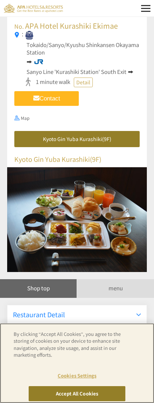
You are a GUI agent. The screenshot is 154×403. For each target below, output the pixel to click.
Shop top (38, 288)
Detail (83, 82)
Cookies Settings (77, 375)
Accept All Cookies (77, 393)
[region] (77, 363)
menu (116, 288)
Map (25, 118)
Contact (49, 98)
